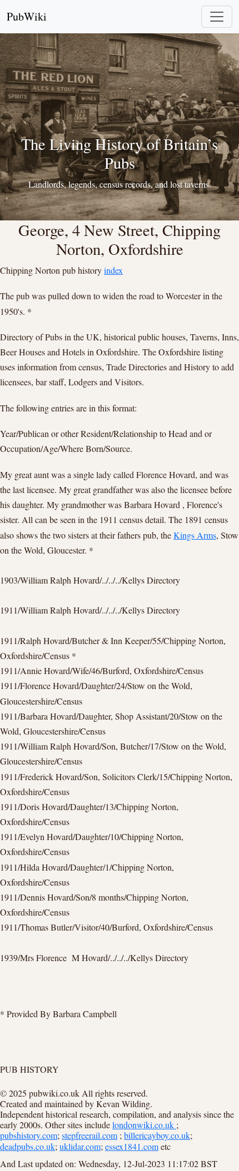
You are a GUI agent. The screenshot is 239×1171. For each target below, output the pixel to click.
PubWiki (27, 16)
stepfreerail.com (89, 1135)
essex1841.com (131, 1146)
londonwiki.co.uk (144, 1124)
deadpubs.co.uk (27, 1146)
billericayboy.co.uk (157, 1135)
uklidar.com (80, 1146)
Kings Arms (194, 535)
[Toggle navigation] (216, 17)
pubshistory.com (28, 1135)
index (113, 270)
